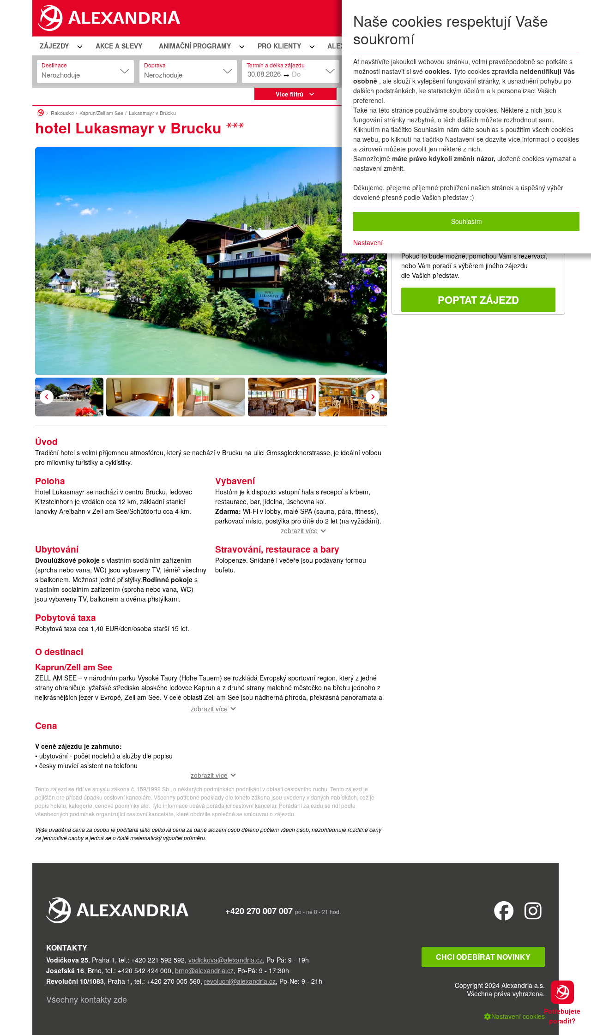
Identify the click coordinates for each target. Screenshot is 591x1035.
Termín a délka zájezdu (276, 65)
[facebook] (504, 910)
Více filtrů (289, 94)
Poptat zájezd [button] (478, 299)
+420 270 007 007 (259, 911)
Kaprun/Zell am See (101, 112)
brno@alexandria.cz (204, 970)
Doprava (155, 65)
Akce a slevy (119, 45)
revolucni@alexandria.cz (240, 981)
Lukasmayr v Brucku (152, 112)
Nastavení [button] (368, 242)
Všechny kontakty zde (86, 999)
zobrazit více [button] (299, 530)
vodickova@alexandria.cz (225, 959)
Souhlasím (466, 221)
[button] (59, 45)
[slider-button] (69, 397)
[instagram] (533, 910)
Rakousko (62, 112)
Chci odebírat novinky (483, 956)
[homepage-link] (40, 111)
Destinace (54, 65)
